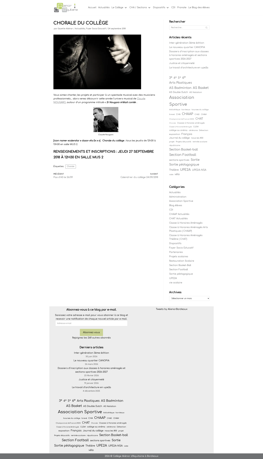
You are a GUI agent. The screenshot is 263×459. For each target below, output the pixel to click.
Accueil (92, 7)
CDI (173, 7)
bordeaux (185, 110)
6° (184, 77)
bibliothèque (174, 110)
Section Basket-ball (183, 149)
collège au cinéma (178, 130)
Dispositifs (175, 243)
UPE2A (185, 169)
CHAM (204, 114)
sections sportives (179, 160)
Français (186, 134)
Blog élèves (175, 205)
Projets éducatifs (183, 142)
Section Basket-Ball (180, 265)
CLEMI (195, 127)
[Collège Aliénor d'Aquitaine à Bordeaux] (65, 7)
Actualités (104, 7)
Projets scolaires (178, 256)
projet (172, 142)
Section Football (182, 155)
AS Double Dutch (178, 92)
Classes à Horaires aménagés (191, 123)
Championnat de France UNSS (181, 119)
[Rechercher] (206, 27)
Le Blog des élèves (199, 7)
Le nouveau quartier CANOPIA (187, 47)
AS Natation (195, 92)
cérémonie (193, 130)
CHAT (199, 118)
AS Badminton (180, 88)
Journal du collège (179, 138)
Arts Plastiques (180, 82)
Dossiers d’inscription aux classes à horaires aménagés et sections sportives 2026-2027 (189, 55)
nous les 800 (197, 138)
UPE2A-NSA (199, 170)
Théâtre (174, 170)
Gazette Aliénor (65, 29)
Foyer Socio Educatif (96, 29)
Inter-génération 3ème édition (186, 43)
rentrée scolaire (200, 142)
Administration (177, 197)
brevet (172, 114)
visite (171, 175)
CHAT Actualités (178, 218)
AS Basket (201, 88)
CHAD (197, 114)
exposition (174, 134)
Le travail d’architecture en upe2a (188, 67)
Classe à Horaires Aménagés (180, 127)
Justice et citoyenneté (182, 63)
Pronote (181, 7)
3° (170, 77)
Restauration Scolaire (181, 261)
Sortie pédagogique (184, 164)
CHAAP (187, 114)
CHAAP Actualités (179, 214)
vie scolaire (175, 282)
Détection (203, 130)
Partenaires (176, 252)
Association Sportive (181, 100)
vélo (177, 174)
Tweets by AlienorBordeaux (171, 309)
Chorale (70, 166)
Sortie (195, 159)
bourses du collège (200, 110)
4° (175, 77)
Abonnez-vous (91, 332)
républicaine (174, 145)
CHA (178, 114)
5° (179, 77)
